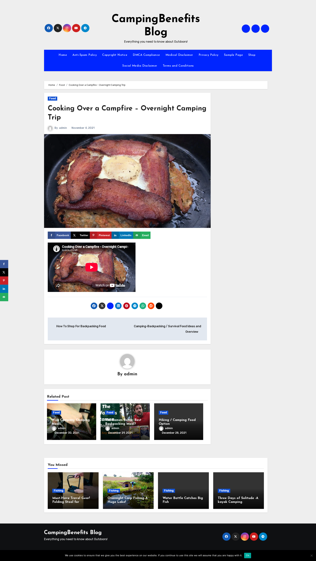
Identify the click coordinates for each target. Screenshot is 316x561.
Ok (247, 555)
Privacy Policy (209, 55)
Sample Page (233, 55)
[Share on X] (4, 272)
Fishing (58, 490)
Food (52, 98)
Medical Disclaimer (179, 55)
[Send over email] (4, 297)
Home (63, 55)
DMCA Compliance (146, 55)
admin (63, 128)
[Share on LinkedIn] (4, 289)
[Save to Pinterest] (4, 280)
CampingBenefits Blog (73, 533)
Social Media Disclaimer (139, 65)
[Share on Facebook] (4, 264)
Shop (251, 55)
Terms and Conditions (178, 65)
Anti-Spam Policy (84, 55)
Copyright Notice (114, 55)
